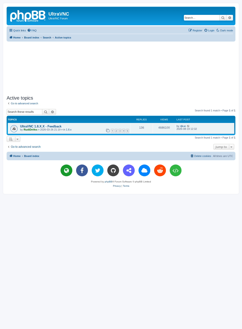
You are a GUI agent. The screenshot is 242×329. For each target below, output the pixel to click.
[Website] (66, 170)
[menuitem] (32, 30)
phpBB (108, 181)
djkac (183, 126)
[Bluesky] (144, 170)
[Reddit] (160, 170)
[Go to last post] (188, 126)
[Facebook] (82, 170)
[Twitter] (98, 170)
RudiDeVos (30, 129)
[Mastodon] (129, 170)
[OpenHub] (176, 170)
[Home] (28, 15)
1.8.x (69, 129)
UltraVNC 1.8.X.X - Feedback (40, 126)
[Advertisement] (121, 67)
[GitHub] (113, 170)
